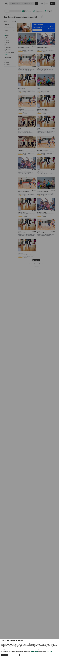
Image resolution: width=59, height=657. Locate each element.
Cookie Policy (55, 654)
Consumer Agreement (34, 651)
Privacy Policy (49, 651)
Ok (4, 654)
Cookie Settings (14, 654)
